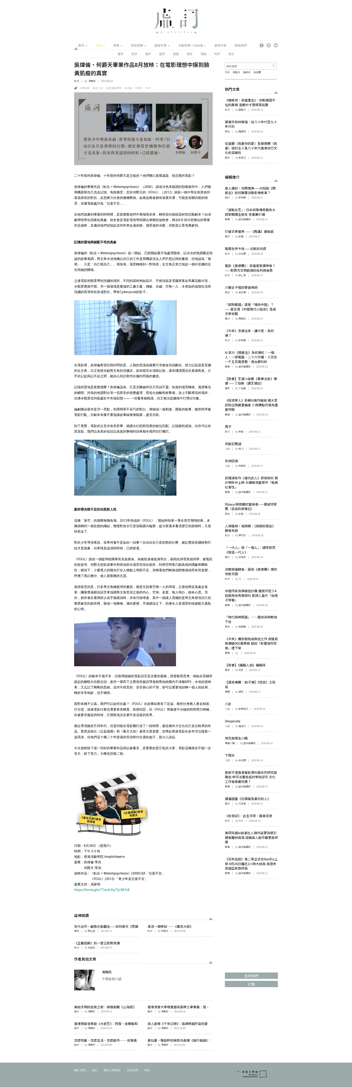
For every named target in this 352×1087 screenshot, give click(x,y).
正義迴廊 (84, 88)
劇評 (148, 54)
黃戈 (241, 448)
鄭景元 (242, 157)
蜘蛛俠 (247, 72)
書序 (227, 388)
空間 (176, 54)
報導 (227, 219)
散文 (227, 431)
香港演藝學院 (114, 88)
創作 (81, 45)
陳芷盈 (91, 930)
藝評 (162, 54)
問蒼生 (236, 72)
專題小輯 (230, 743)
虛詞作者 (220, 45)
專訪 (76, 930)
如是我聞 (137, 45)
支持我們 (132, 1070)
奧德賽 (257, 72)
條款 (147, 1070)
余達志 (91, 947)
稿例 (94, 1070)
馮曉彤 (92, 81)
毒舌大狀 (97, 88)
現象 (116, 45)
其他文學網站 (112, 1070)
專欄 (227, 691)
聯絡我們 (241, 45)
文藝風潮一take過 (190, 45)
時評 (217, 54)
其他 (231, 54)
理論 (203, 54)
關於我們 (80, 1070)
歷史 (189, 54)
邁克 (241, 691)
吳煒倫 (128, 88)
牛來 (227, 72)
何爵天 (139, 88)
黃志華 (242, 292)
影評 (134, 54)
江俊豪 (242, 803)
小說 (227, 448)
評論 (99, 45)
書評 (120, 54)
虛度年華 (160, 45)
